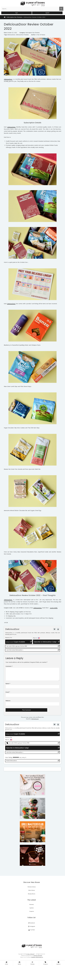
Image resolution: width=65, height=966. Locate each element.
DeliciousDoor (11, 34)
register (47, 13)
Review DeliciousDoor (11, 760)
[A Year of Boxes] (31, 946)
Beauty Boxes (31, 894)
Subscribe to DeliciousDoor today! (45, 642)
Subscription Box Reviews (14, 17)
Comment (9, 666)
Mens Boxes (31, 890)
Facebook (32, 923)
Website (8, 700)
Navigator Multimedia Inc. (37, 957)
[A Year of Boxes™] (32, 3)
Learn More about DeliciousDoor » (14, 650)
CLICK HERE (53, 608)
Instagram (32, 926)
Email (8, 692)
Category (22, 32)
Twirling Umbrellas (37, 955)
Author (33, 34)
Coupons (45, 963)
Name (8, 683)
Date (5, 32)
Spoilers (58, 963)
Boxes (19, 963)
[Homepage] (4, 17)
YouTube (32, 930)
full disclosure (35, 719)
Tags (5, 34)
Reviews (32, 963)
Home (6, 964)
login (16, 13)
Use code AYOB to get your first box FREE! (16, 646)
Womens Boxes (32, 887)
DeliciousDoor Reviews (22, 34)
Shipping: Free (8, 637)
